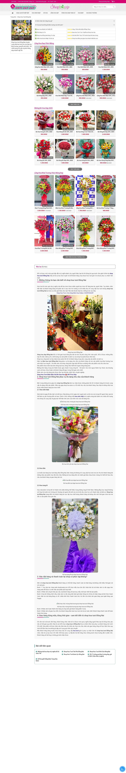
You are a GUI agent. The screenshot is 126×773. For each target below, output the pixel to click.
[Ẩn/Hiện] (44, 266)
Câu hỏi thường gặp (41, 1)
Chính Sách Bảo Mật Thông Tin (26, 1)
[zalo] (122, 769)
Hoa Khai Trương (91, 13)
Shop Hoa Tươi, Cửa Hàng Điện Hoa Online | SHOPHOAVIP (75, 293)
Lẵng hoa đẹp (54, 13)
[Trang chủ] (12, 13)
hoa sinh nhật (36, 13)
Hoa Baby (81, 13)
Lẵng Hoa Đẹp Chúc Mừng (44, 43)
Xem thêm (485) (75, 169)
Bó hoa (45, 13)
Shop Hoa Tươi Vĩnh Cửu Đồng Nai (100, 651)
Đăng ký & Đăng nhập (104, 1)
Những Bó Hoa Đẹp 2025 (43, 108)
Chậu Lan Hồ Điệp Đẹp (22, 13)
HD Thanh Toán (52, 1)
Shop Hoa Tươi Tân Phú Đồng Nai (74, 651)
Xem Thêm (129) (75, 104)
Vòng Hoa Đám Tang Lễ (68, 13)
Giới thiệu (13, 1)
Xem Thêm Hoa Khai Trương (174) (75, 257)
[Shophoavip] (59, 7)
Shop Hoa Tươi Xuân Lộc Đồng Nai (74, 654)
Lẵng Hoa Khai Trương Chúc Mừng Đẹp (48, 173)
